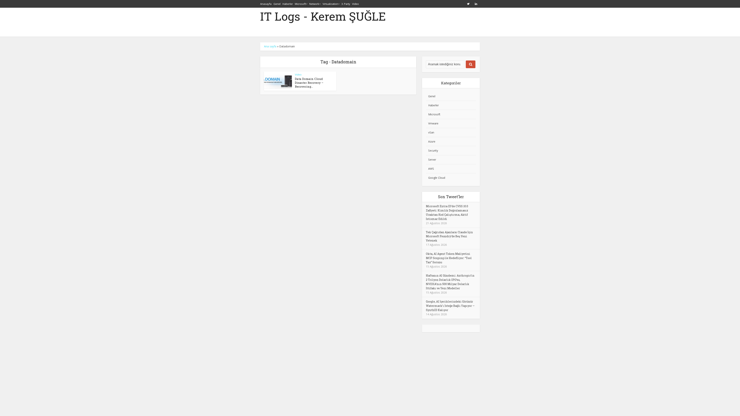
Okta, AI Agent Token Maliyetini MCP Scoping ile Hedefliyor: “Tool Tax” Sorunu (449, 258)
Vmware (433, 123)
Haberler (288, 4)
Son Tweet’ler (451, 196)
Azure (431, 141)
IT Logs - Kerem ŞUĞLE (323, 16)
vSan (431, 132)
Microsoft (300, 4)
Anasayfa (266, 4)
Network (314, 4)
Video (355, 4)
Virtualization (330, 4)
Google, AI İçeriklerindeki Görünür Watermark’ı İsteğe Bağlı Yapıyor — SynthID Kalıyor (450, 306)
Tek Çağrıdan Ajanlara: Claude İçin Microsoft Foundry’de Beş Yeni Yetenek (449, 236)
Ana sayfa (270, 46)
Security (433, 150)
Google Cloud (436, 177)
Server (432, 159)
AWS (431, 168)
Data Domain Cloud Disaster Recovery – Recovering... (309, 83)
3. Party (345, 4)
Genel (277, 4)
